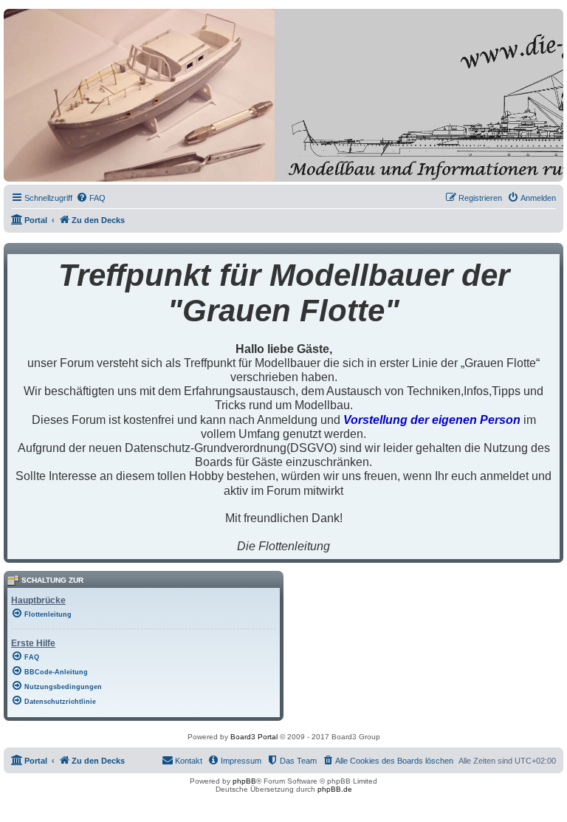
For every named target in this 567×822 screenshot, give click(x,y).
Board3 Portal (254, 737)
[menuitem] (91, 197)
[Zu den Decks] (70, 170)
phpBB (244, 781)
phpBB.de (334, 789)
